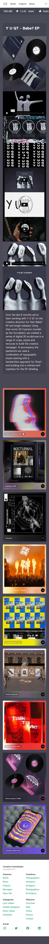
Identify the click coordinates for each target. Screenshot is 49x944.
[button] (24, 63)
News (32, 4)
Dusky (31, 11)
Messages (7, 889)
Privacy (29, 915)
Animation (7, 915)
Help (28, 907)
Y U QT (23, 11)
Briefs (13, 4)
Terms (29, 911)
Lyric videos (8, 903)
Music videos (9, 911)
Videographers (32, 878)
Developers (31, 893)
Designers (30, 885)
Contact (29, 918)
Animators (30, 881)
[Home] (5, 4)
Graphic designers (11, 907)
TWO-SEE (7, 11)
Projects (23, 4)
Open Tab (7, 893)
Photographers (32, 889)
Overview (30, 903)
